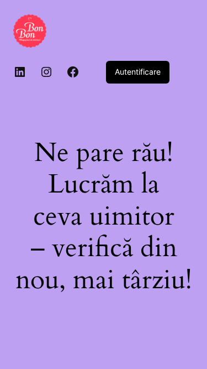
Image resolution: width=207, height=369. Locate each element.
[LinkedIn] (19, 72)
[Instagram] (46, 72)
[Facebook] (72, 72)
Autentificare (138, 71)
